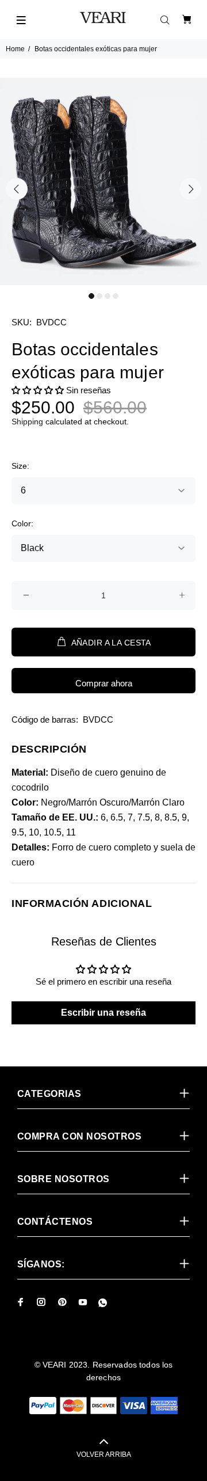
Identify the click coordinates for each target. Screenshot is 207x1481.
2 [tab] (99, 296)
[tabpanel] (103, 181)
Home (15, 49)
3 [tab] (107, 296)
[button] (38, 390)
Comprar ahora (103, 683)
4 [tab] (115, 296)
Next (190, 189)
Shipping (27, 421)
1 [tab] (91, 296)
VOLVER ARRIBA (103, 1454)
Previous (17, 189)
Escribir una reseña (103, 1012)
